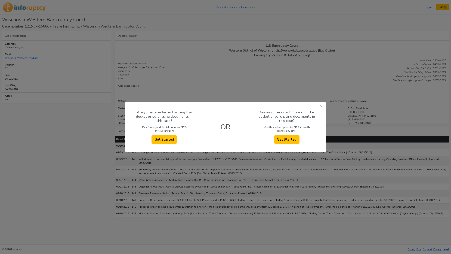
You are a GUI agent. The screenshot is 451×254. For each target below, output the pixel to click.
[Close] (321, 106)
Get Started (164, 139)
